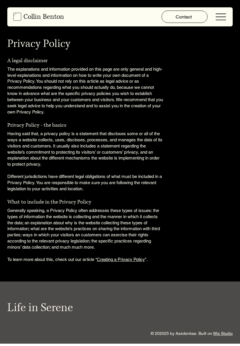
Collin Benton (43, 16)
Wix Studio (223, 333)
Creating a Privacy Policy (121, 259)
